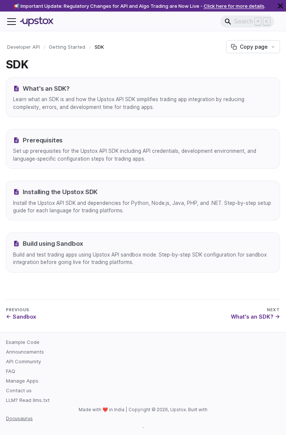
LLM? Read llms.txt (28, 400)
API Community (23, 361)
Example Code (22, 342)
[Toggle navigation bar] (11, 21)
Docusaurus (19, 418)
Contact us (19, 390)
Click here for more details (234, 6)
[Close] (280, 6)
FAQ (10, 371)
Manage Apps (22, 381)
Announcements (25, 352)
